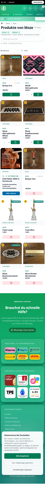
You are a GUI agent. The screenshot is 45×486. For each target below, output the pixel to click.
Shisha (5, 14)
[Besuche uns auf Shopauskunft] (34, 392)
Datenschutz (9, 429)
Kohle (40, 14)
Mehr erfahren (11, 193)
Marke (8, 23)
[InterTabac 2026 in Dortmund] (11, 158)
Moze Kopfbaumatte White (32, 133)
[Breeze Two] (34, 158)
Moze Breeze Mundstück (31, 274)
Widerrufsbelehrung (13, 425)
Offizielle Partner (11, 418)
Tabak (29, 14)
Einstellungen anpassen (22, 470)
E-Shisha (18, 14)
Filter (26, 50)
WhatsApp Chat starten (24, 330)
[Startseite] (3, 8)
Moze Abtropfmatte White (8, 133)
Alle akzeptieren (22, 456)
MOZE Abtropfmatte (31, 86)
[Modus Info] (2, 18)
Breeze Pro (7, 85)
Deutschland (37, 2)
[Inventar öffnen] (30, 8)
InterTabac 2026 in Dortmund (10, 180)
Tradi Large (7, 230)
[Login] (24, 8)
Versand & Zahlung (12, 422)
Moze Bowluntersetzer (10, 274)
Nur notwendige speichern (22, 463)
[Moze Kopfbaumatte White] (34, 110)
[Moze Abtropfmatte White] (11, 110)
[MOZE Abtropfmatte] (34, 65)
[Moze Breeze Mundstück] (34, 253)
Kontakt (8, 414)
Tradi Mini (29, 230)
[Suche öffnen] (35, 8)
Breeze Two (30, 179)
